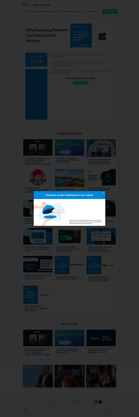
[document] (69, 208)
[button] (103, 192)
